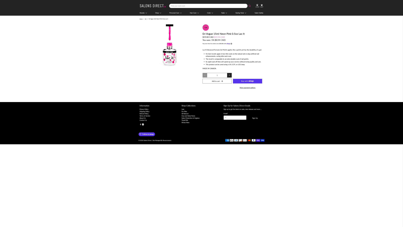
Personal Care (174, 13)
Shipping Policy (144, 111)
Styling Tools (239, 13)
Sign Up (255, 118)
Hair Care (193, 13)
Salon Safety (259, 13)
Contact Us (143, 120)
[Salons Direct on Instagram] (143, 125)
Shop (157, 13)
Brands (142, 13)
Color (209, 13)
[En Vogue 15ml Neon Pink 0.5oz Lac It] (170, 45)
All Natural (185, 114)
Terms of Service (145, 116)
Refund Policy (144, 114)
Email (226, 113)
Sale (183, 109)
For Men (184, 111)
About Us (143, 118)
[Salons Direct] (153, 6)
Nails (223, 13)
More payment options (247, 88)
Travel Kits (185, 120)
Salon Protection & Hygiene (191, 118)
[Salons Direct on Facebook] (140, 125)
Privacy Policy (144, 109)
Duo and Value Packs (188, 116)
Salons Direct (148, 140)
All (145, 19)
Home (141, 19)
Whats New (185, 122)
